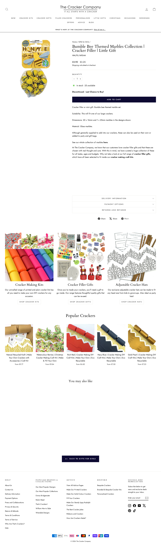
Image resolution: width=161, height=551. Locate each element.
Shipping (75, 65)
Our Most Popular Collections (47, 491)
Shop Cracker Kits (29, 302)
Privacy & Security (11, 507)
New (13, 18)
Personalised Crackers (105, 494)
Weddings (144, 18)
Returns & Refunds (11, 511)
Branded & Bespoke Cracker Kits (109, 489)
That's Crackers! (42, 504)
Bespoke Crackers (104, 485)
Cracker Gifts (44, 18)
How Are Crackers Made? (76, 518)
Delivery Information (114, 198)
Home (74, 42)
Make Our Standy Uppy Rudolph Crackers (78, 504)
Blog (91, 22)
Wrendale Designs (42, 512)
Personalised (83, 18)
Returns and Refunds (114, 210)
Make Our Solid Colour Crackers (79, 494)
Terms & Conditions (12, 515)
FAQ (6, 528)
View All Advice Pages (75, 485)
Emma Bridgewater (43, 495)
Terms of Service (11, 519)
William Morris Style (43, 508)
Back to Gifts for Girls (82, 459)
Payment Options (114, 204)
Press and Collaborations (14, 502)
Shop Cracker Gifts (80, 302)
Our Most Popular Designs (45, 487)
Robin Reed (40, 500)
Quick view (19, 349)
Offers (70, 22)
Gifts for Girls (84, 42)
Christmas (115, 18)
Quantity (77, 74)
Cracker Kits (26, 18)
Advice (81, 22)
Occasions (130, 18)
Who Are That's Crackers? (15, 524)
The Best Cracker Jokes (75, 509)
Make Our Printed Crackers (77, 489)
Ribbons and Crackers (75, 514)
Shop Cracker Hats (132, 302)
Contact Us (9, 489)
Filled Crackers (63, 18)
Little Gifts (100, 18)
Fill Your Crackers (73, 498)
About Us (8, 485)
